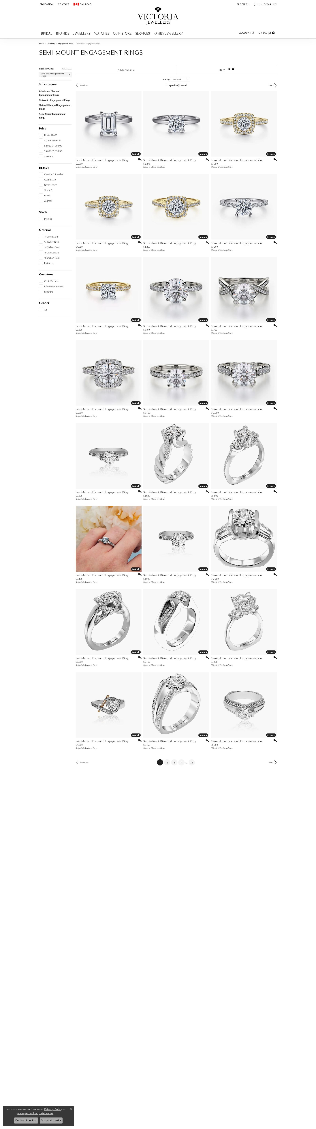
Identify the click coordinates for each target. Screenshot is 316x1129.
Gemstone (46, 274)
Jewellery (82, 33)
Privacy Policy (53, 1109)
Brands (62, 33)
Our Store (122, 33)
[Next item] (137, 124)
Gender (44, 302)
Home (41, 43)
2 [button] (167, 762)
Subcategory (48, 84)
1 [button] (161, 762)
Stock (43, 211)
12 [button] (192, 762)
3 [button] (174, 762)
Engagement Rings (65, 43)
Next (271, 85)
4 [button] (181, 762)
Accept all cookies (51, 1120)
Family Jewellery (168, 33)
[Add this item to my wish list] (139, 159)
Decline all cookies (26, 1120)
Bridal (46, 33)
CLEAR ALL (67, 68)
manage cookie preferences (35, 1113)
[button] (46, 4)
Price (42, 128)
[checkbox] (48, 135)
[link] (63, 4)
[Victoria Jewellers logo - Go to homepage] (158, 16)
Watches (102, 33)
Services (142, 33)
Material (45, 229)
